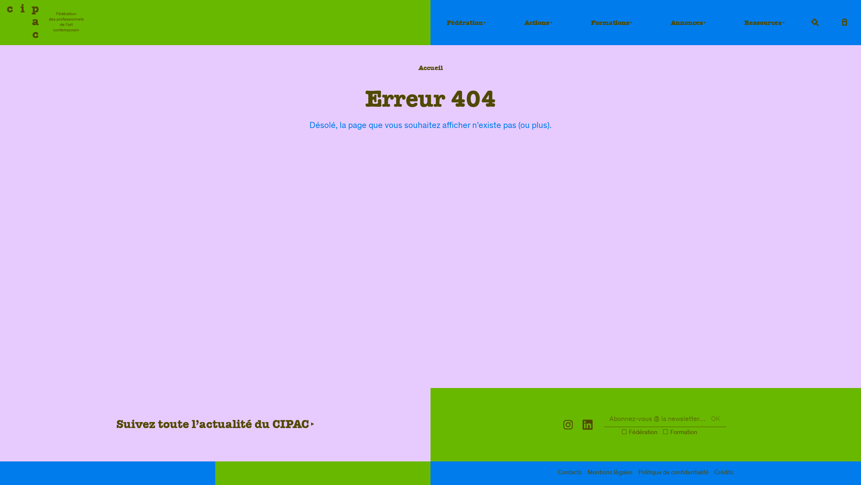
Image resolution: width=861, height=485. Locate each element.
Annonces (687, 23)
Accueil (430, 68)
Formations (610, 23)
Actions (536, 23)
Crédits (724, 473)
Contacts (570, 473)
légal (610, 473)
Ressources (763, 23)
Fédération (465, 23)
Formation (683, 433)
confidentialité (673, 473)
